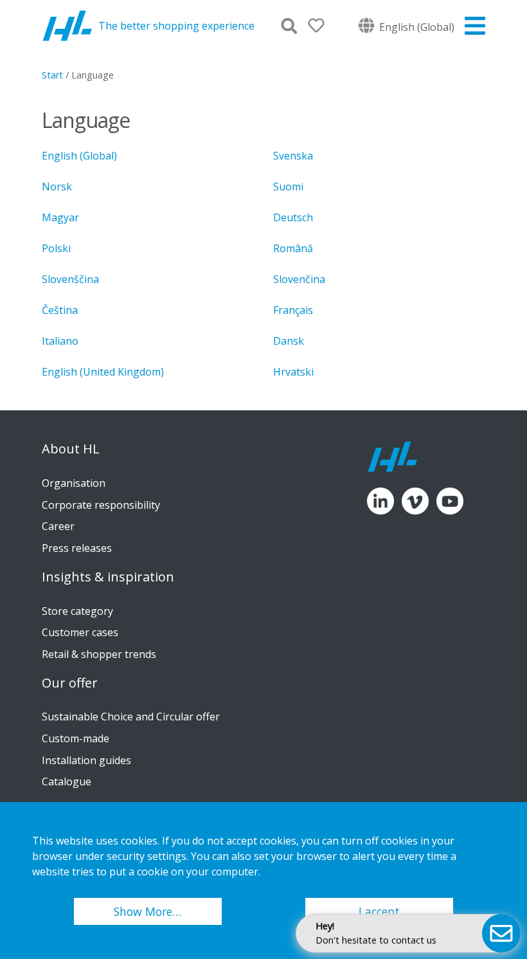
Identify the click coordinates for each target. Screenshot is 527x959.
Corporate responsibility (101, 505)
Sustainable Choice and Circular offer (131, 716)
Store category (77, 611)
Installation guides (86, 760)
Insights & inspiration (108, 577)
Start (52, 75)
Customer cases (80, 632)
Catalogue (66, 781)
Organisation (73, 483)
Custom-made (75, 738)
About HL (71, 449)
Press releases (77, 548)
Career (58, 526)
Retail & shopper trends (99, 654)
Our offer (70, 683)
